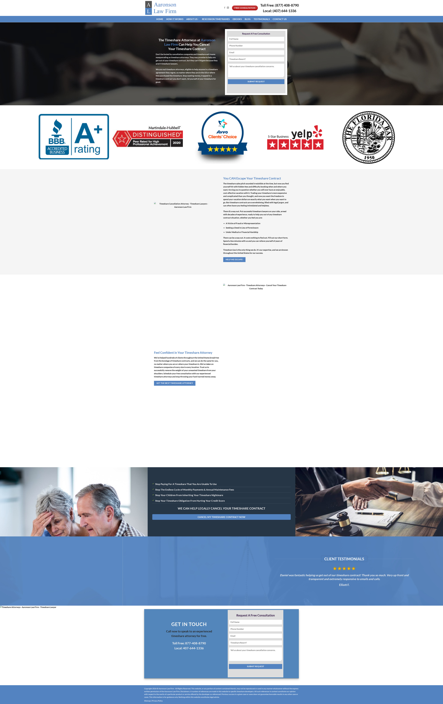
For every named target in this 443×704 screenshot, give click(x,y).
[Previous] (12, 571)
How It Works (174, 19)
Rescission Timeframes (216, 19)
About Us (191, 19)
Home (159, 19)
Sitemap (147, 701)
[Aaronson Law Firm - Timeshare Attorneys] (161, 8)
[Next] (431, 571)
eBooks (237, 19)
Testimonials (262, 19)
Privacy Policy (157, 701)
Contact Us (280, 19)
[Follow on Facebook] (225, 8)
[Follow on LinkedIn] (228, 8)
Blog (248, 19)
